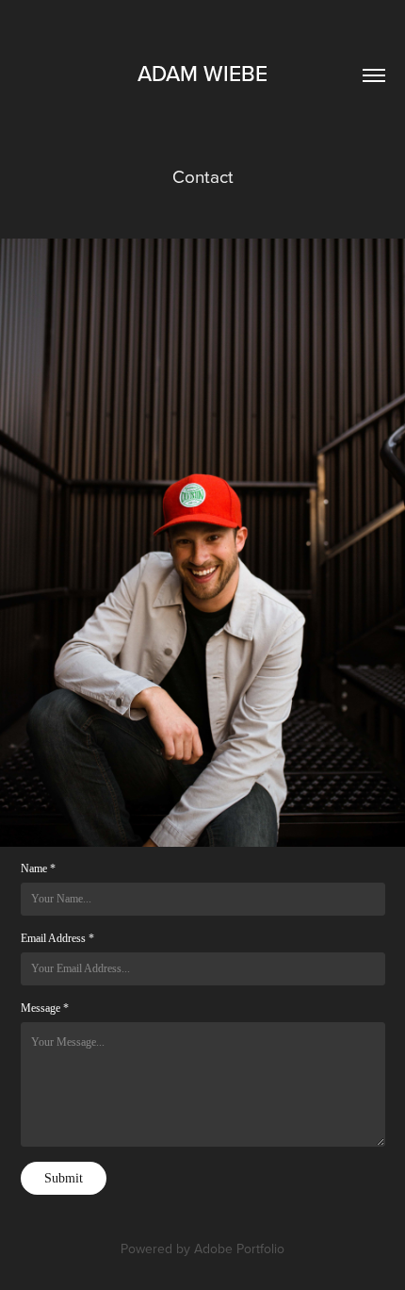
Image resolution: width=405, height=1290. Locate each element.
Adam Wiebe (202, 73)
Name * (38, 868)
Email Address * (57, 938)
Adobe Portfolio (239, 1248)
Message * (45, 1008)
